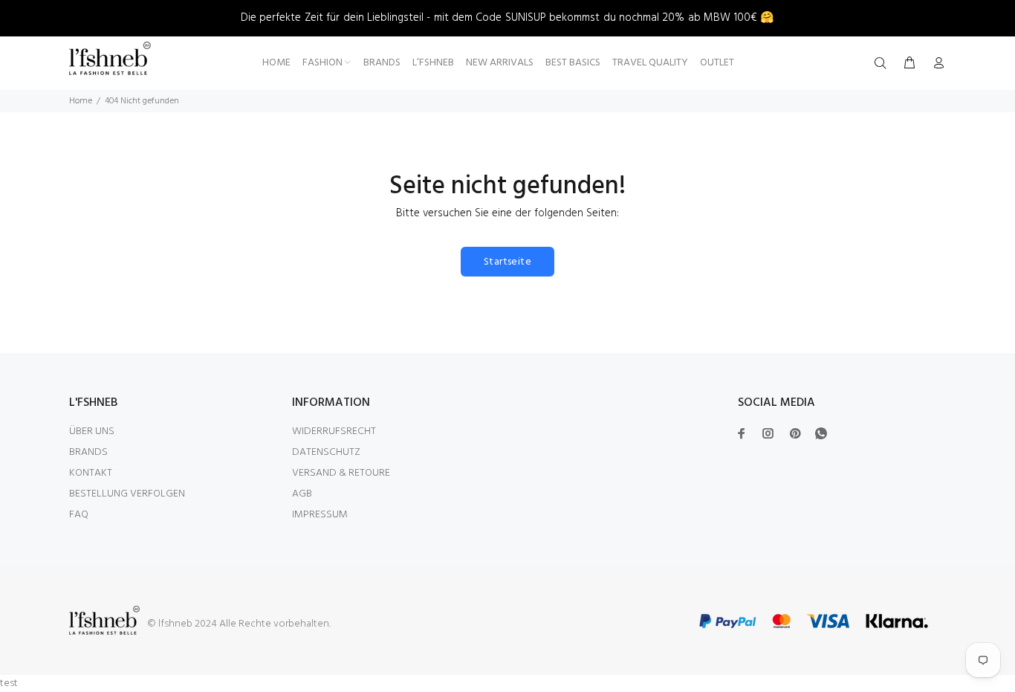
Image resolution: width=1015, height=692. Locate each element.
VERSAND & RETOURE (341, 473)
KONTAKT (90, 473)
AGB (302, 493)
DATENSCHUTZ (326, 452)
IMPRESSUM (320, 514)
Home (80, 101)
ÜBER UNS (91, 431)
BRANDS (88, 452)
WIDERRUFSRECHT (334, 431)
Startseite (507, 262)
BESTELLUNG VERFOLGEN (127, 493)
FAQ (78, 514)
